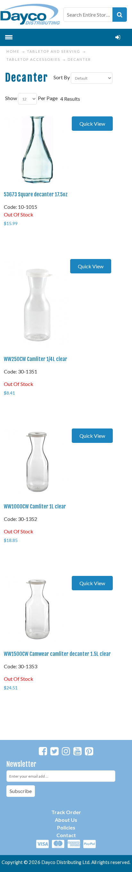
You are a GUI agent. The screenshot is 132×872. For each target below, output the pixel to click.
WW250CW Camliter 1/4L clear (35, 359)
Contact (66, 835)
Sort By (62, 77)
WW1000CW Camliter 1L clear (35, 506)
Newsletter (21, 764)
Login (117, 37)
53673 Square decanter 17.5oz (36, 194)
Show (11, 98)
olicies (67, 827)
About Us (66, 820)
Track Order (66, 812)
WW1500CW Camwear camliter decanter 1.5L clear (57, 654)
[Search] (119, 14)
